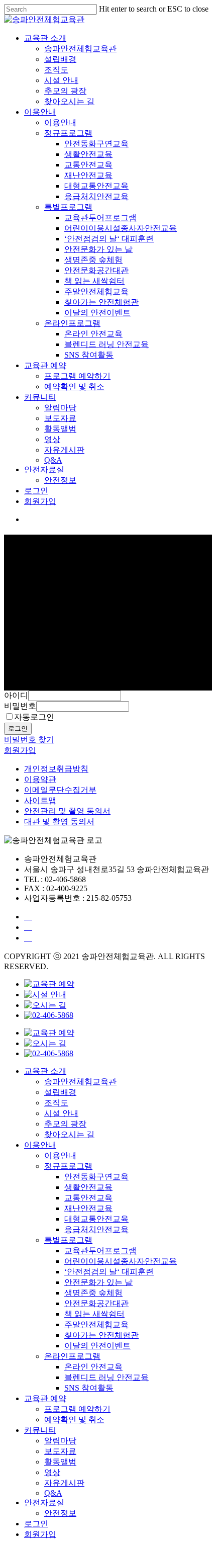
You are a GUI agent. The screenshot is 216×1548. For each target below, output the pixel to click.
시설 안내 (61, 80)
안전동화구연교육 (96, 143)
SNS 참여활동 (89, 355)
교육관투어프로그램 (100, 217)
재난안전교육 (88, 175)
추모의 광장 (65, 91)
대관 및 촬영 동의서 (59, 821)
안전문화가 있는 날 (98, 249)
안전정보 (60, 480)
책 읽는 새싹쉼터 (94, 281)
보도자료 (60, 418)
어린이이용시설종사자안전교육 (120, 228)
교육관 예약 (45, 365)
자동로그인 (34, 717)
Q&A (53, 460)
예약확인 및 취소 (74, 386)
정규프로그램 (68, 133)
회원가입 (40, 501)
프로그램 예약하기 (77, 376)
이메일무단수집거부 (60, 790)
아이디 (16, 695)
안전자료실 (44, 469)
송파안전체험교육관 (80, 48)
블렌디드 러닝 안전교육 (106, 344)
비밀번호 (20, 706)
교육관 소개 (45, 38)
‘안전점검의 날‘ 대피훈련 (109, 238)
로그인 (36, 490)
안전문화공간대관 (96, 270)
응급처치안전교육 (96, 196)
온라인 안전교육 (93, 333)
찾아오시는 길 (69, 101)
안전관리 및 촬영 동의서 (67, 811)
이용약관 (40, 779)
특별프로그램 (68, 207)
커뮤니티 (40, 397)
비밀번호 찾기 (29, 739)
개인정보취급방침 (56, 768)
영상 (52, 439)
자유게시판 (64, 450)
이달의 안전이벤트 (97, 312)
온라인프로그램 (72, 323)
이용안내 (40, 112)
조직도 (56, 69)
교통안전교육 (88, 164)
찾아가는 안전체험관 (101, 302)
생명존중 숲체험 (93, 259)
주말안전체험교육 (96, 291)
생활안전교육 (88, 154)
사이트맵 (40, 800)
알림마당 (60, 407)
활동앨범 (60, 428)
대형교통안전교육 (96, 186)
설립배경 (60, 59)
